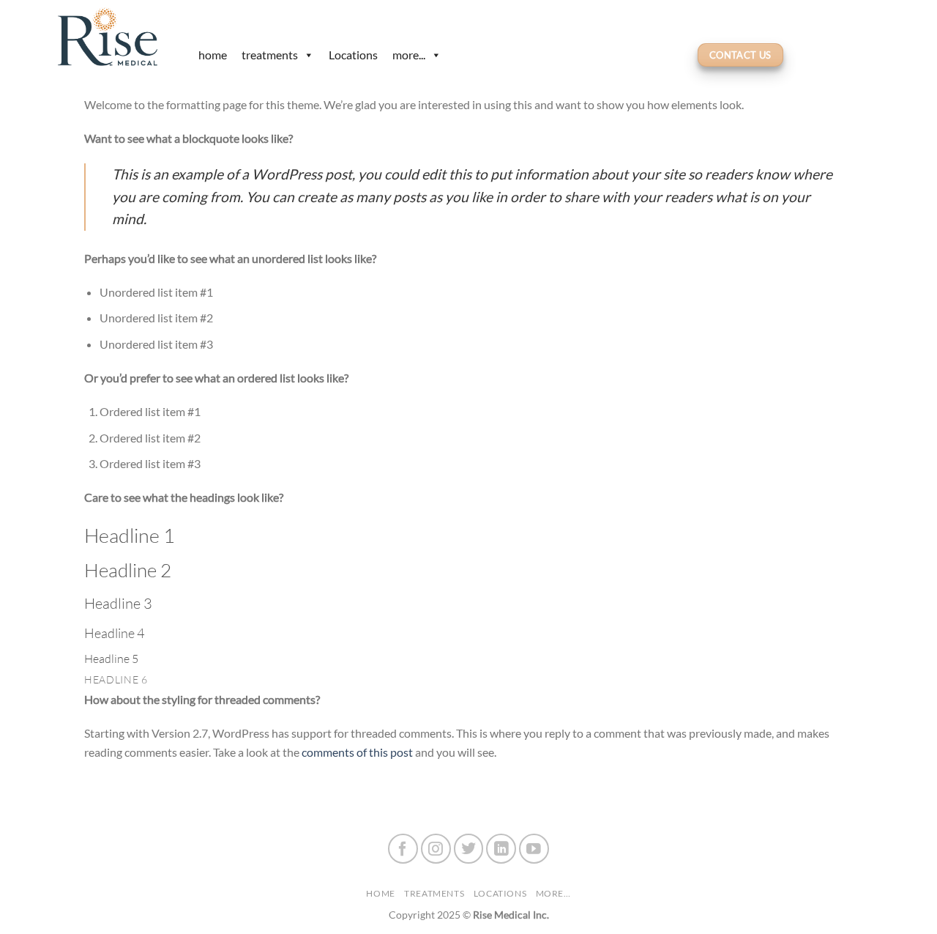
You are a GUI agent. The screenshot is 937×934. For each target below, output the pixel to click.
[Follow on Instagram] (436, 849)
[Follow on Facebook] (403, 849)
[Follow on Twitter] (469, 849)
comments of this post (357, 752)
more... (408, 55)
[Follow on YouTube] (534, 849)
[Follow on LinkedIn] (501, 849)
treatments (270, 55)
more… (553, 893)
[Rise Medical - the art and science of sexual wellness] (113, 36)
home (212, 55)
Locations (353, 55)
